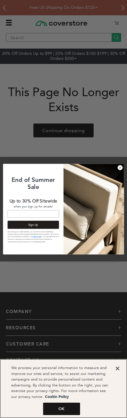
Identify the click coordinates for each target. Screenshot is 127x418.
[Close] (117, 368)
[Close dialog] (120, 167)
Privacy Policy (37, 236)
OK (61, 409)
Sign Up (33, 224)
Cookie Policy (56, 397)
